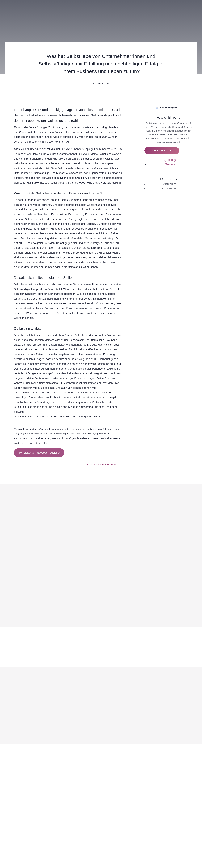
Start (104, 2)
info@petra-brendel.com (64, 800)
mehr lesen (21, 674)
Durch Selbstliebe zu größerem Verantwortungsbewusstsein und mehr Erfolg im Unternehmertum (76, 656)
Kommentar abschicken (117, 610)
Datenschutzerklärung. (112, 822)
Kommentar (20, 559)
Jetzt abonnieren (125, 804)
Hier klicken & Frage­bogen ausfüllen (39, 452)
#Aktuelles (169, 184)
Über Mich (116, 2)
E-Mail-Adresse (22, 580)
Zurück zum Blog (25, 96)
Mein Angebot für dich (140, 2)
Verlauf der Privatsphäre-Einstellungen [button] (101, 843)
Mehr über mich (162, 151)
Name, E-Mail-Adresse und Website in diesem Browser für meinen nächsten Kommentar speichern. (66, 602)
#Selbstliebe (169, 188)
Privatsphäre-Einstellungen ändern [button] (58, 843)
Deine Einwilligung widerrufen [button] (141, 843)
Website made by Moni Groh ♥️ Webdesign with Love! (101, 856)
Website (18, 592)
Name (17, 569)
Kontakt (171, 2)
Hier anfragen (188, 2)
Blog (160, 2)
